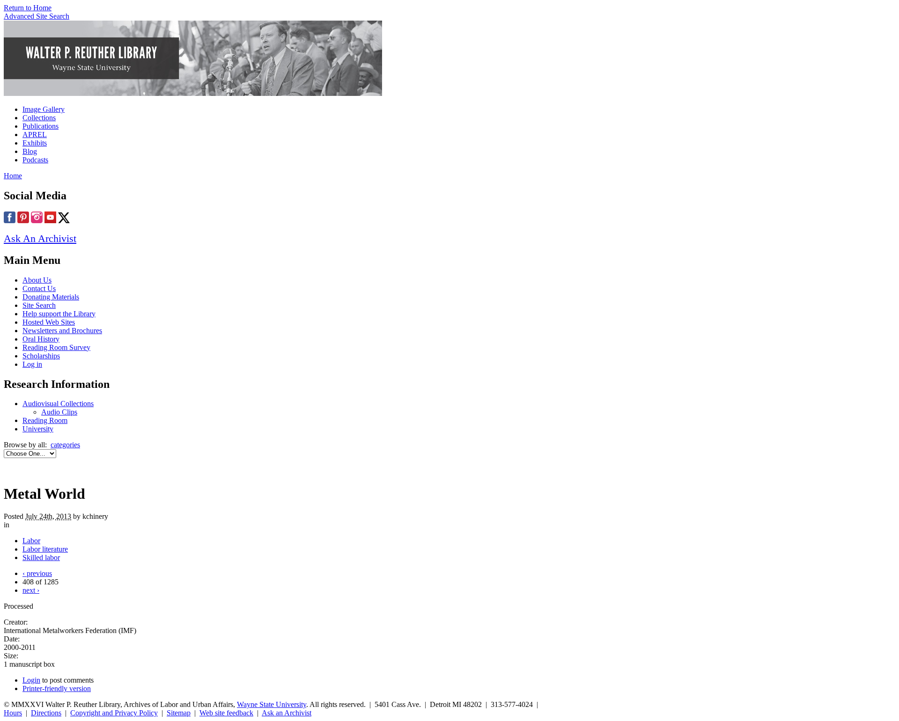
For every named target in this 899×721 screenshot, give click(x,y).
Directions (46, 713)
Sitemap (179, 713)
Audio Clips (59, 412)
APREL (34, 134)
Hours (13, 713)
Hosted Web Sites (48, 322)
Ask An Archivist (40, 238)
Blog (29, 151)
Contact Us (39, 288)
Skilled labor (41, 557)
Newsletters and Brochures (62, 331)
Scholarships (41, 356)
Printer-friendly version (56, 688)
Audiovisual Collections (58, 404)
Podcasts (35, 160)
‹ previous (37, 573)
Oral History (40, 339)
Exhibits (34, 143)
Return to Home (28, 8)
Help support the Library (59, 314)
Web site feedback (226, 713)
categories (65, 445)
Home (13, 176)
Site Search (39, 305)
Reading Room (44, 420)
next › (30, 590)
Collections (39, 118)
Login (31, 680)
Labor (31, 541)
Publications (40, 126)
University (37, 429)
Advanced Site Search (36, 16)
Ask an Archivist (286, 713)
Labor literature (45, 549)
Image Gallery (43, 109)
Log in (32, 364)
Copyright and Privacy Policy (114, 713)
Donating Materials (50, 297)
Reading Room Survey (56, 347)
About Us (37, 280)
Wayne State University (271, 704)
